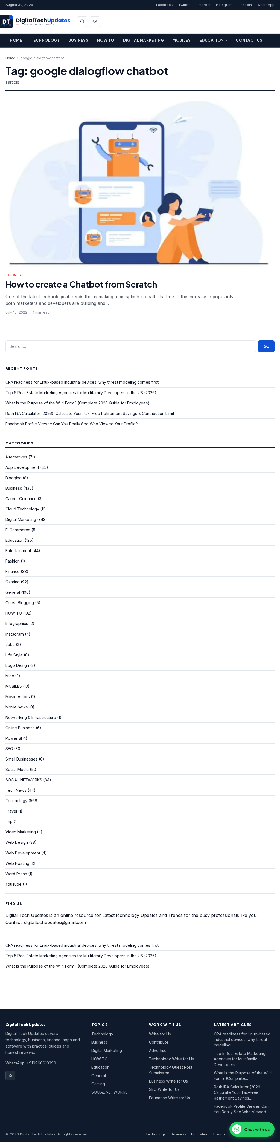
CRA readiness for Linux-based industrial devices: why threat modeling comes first (82, 382)
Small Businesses (21, 759)
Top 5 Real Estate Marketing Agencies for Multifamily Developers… (240, 1059)
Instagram (224, 5)
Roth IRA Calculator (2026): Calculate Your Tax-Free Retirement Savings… (238, 1092)
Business (78, 40)
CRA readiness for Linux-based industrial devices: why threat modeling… (242, 1040)
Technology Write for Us (171, 1059)
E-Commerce (17, 529)
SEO (9, 748)
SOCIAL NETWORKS (23, 779)
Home (16, 40)
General (12, 592)
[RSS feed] (10, 1075)
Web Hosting (17, 863)
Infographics (16, 623)
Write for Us (160, 1034)
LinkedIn (245, 5)
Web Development (22, 853)
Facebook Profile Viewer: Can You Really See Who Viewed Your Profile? (71, 423)
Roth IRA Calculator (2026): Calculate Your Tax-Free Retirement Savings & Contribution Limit (89, 413)
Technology (45, 40)
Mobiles (182, 40)
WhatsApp (266, 5)
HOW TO (13, 613)
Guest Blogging (19, 602)
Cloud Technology (22, 509)
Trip (9, 821)
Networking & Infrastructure (30, 717)
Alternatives (16, 457)
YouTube (13, 884)
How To (105, 40)
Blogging (13, 477)
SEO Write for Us (164, 1089)
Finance (12, 571)
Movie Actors (17, 696)
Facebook (164, 5)
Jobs (10, 644)
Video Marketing (20, 832)
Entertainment (18, 550)
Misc (9, 675)
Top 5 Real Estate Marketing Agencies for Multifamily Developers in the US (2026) (80, 392)
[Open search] (82, 21)
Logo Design (17, 665)
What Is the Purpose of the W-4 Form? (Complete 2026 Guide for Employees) (77, 403)
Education (212, 40)
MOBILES (13, 686)
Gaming (12, 581)
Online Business (20, 727)
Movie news (16, 707)
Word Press (16, 873)
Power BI (13, 738)
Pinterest (203, 5)
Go (266, 346)
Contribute (158, 1042)
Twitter (184, 5)
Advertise (158, 1050)
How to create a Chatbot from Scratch (81, 284)
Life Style (14, 655)
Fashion (12, 561)
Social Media (17, 769)
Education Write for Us (169, 1097)
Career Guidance (21, 498)
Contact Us (249, 40)
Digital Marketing (143, 40)
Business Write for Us (168, 1081)
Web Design (16, 842)
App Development (22, 467)
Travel (11, 811)
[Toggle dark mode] (95, 21)
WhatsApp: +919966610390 (30, 1063)
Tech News (16, 790)
